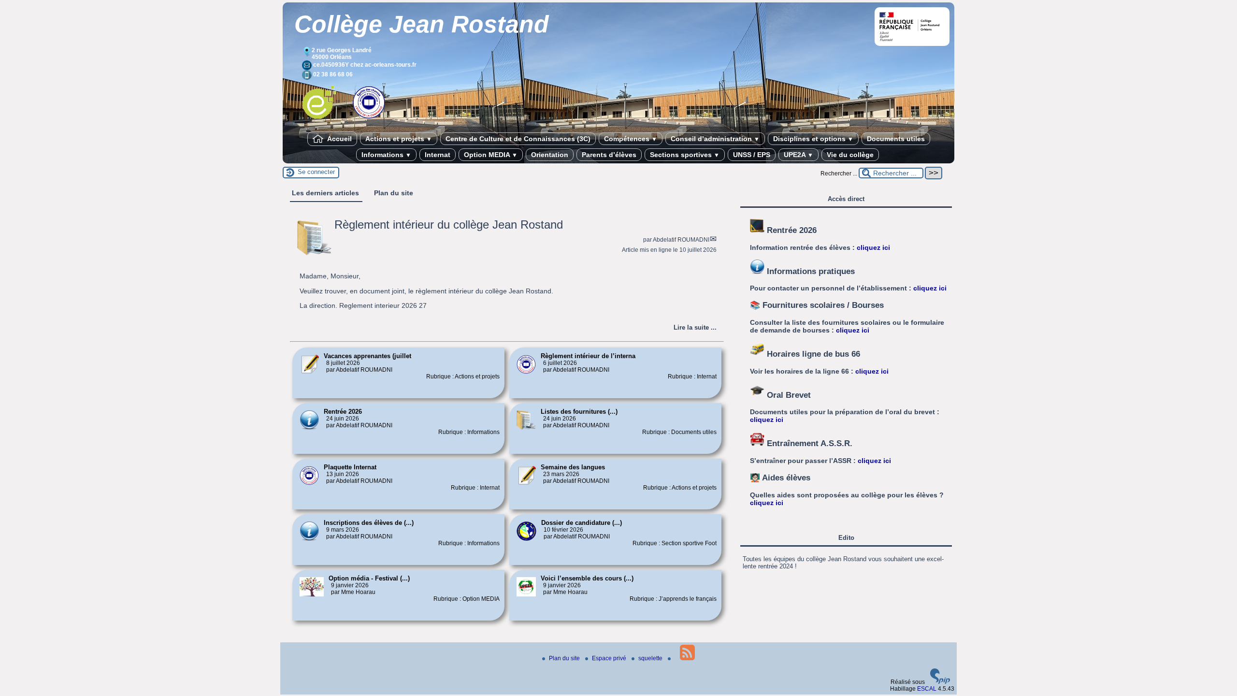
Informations (386, 155)
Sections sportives (684, 155)
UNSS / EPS (751, 155)
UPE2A (798, 155)
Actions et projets (398, 139)
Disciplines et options (813, 139)
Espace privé (610, 658)
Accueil (339, 139)
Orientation (549, 155)
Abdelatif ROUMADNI (681, 239)
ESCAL (926, 688)
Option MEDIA (491, 155)
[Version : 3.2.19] (940, 682)
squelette (651, 658)
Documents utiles (896, 139)
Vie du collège (850, 155)
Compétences (630, 139)
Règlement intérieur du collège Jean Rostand (448, 224)
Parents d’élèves (609, 155)
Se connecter (316, 171)
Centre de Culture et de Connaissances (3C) (518, 139)
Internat (437, 155)
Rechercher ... (838, 173)
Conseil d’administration (715, 139)
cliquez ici (873, 247)
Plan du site (565, 658)
